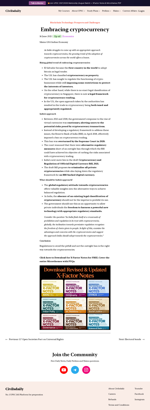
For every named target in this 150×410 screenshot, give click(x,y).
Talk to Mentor (37, 3)
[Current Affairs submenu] (138, 11)
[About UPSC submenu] (84, 11)
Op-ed (57, 36)
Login (142, 11)
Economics (68, 36)
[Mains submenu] (120, 11)
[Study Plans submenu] (99, 11)
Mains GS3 (45, 42)
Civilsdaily (13, 10)
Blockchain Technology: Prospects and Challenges (75, 22)
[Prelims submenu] (110, 11)
